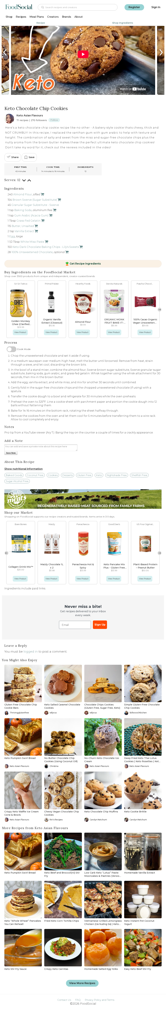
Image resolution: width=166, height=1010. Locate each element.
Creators (53, 16)
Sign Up (100, 624)
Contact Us (64, 999)
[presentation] (5, 52)
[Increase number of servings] (29, 182)
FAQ (78, 999)
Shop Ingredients (122, 22)
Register (134, 7)
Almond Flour (22, 194)
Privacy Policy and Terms (99, 999)
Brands (66, 16)
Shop (9, 16)
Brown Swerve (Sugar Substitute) (34, 199)
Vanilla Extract (24, 231)
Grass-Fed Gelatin (29, 220)
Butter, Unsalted (23, 226)
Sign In (155, 7)
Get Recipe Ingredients (85, 264)
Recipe (40, 22)
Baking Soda (23, 210)
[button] (6, 309)
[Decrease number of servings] (24, 182)
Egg (12, 236)
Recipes (21, 16)
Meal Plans (37, 16)
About (78, 16)
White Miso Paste (32, 241)
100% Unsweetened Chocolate (32, 252)
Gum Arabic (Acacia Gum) (31, 215)
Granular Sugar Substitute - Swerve (35, 205)
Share (15, 157)
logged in (31, 651)
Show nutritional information (23, 468)
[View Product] (42, 194)
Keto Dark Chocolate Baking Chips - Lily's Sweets (45, 246)
